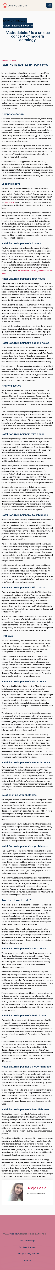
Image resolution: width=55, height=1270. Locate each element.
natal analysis (9, 202)
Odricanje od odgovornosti (27, 1253)
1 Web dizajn (14, 1234)
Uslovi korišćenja (27, 1240)
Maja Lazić (36, 1188)
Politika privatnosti (27, 1247)
